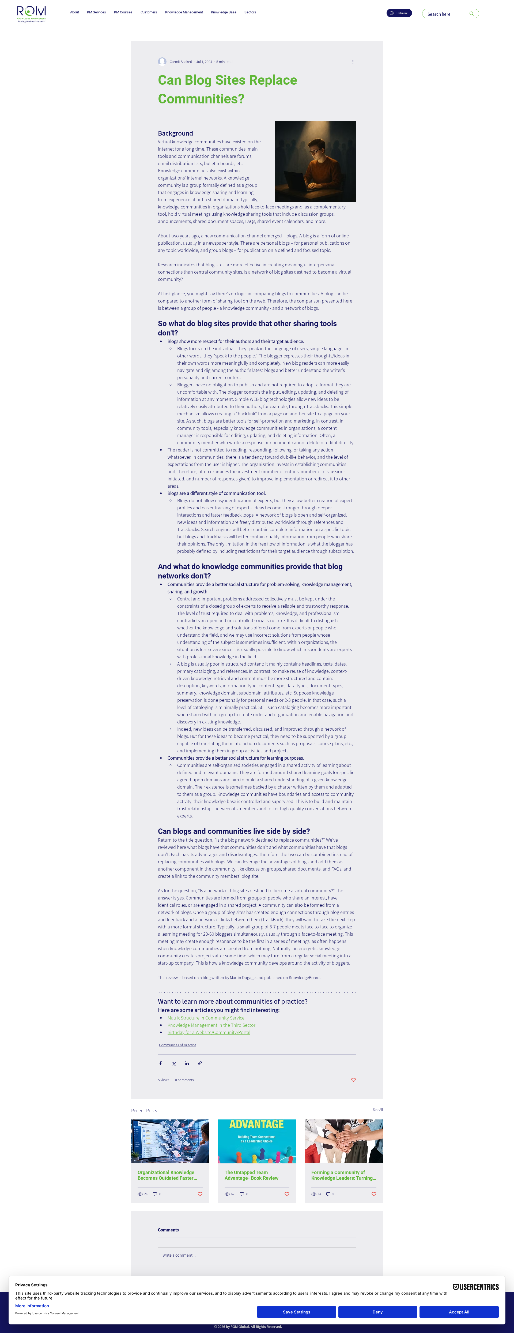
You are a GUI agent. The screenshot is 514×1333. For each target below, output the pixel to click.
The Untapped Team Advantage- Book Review (251, 1175)
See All (378, 1109)
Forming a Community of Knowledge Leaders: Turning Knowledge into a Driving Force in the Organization (342, 1175)
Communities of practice (177, 1045)
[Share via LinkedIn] (186, 1063)
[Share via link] (199, 1063)
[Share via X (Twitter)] (173, 1063)
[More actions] (353, 61)
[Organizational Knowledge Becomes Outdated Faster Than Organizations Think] (170, 1141)
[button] (74, 12)
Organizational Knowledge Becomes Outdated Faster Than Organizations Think (166, 1175)
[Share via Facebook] (160, 1063)
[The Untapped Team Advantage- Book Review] (257, 1141)
